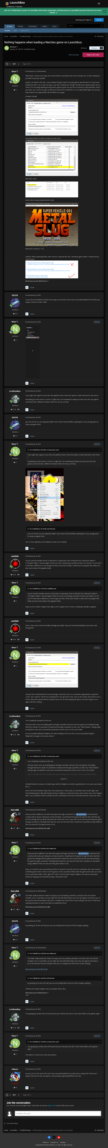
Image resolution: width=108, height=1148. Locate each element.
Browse (9, 26)
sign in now (52, 1105)
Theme (45, 1142)
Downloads (32, 26)
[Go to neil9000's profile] (15, 563)
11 (16, 90)
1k (16, 1087)
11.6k (14, 409)
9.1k (16, 314)
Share (84, 48)
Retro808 (15, 810)
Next (14, 64)
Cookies (62, 1142)
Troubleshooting (29, 49)
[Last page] (18, 64)
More (54, 26)
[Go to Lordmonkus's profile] (15, 398)
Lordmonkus (14, 391)
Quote (32, 287)
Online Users (25, 30)
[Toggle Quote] (28, 450)
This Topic (93, 26)
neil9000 (15, 556)
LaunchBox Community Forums (21, 19)
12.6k (14, 575)
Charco (15, 1069)
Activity (20, 26)
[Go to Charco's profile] (15, 1076)
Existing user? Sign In (84, 20)
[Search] (101, 25)
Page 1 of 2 (26, 64)
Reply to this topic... (24, 1113)
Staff (15, 30)
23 (19, 828)
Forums (7, 30)
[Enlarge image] (51, 117)
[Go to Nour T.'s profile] (6, 48)
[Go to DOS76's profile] (15, 303)
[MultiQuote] (26, 287)
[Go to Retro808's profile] (15, 817)
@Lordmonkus (81, 814)
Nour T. (15, 47)
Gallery (44, 26)
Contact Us (54, 1142)
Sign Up (99, 20)
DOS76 (15, 295)
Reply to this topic (93, 55)
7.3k (13, 828)
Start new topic (74, 55)
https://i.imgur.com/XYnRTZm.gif (36, 969)
